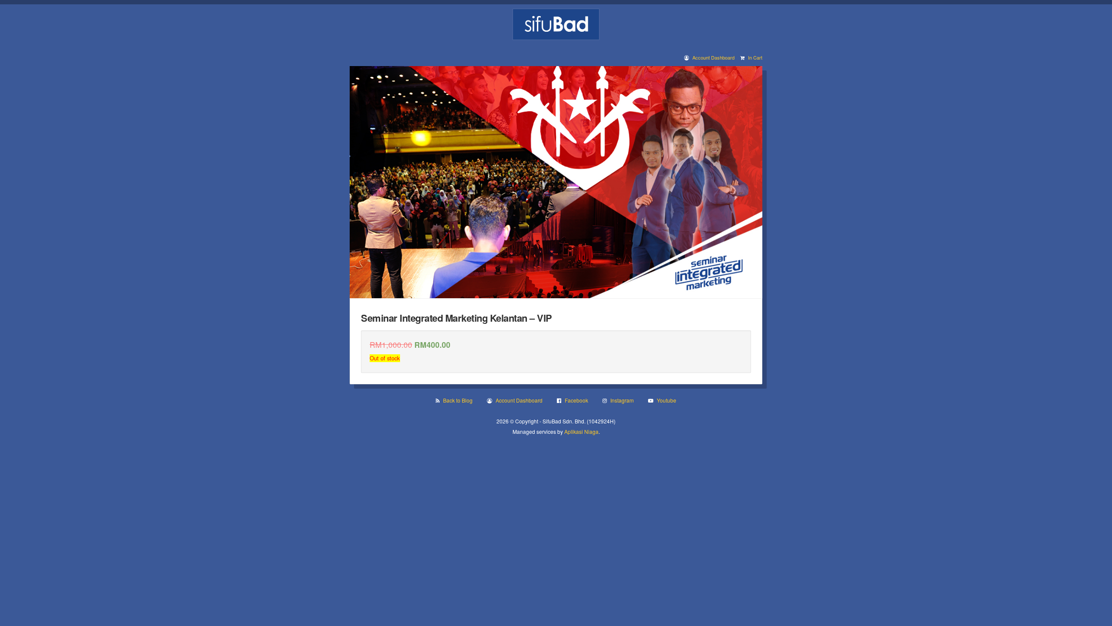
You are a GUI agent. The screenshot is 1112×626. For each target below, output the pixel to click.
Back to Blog (458, 400)
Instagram (622, 400)
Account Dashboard (713, 57)
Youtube (666, 400)
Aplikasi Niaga (581, 431)
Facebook (576, 400)
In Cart (755, 57)
